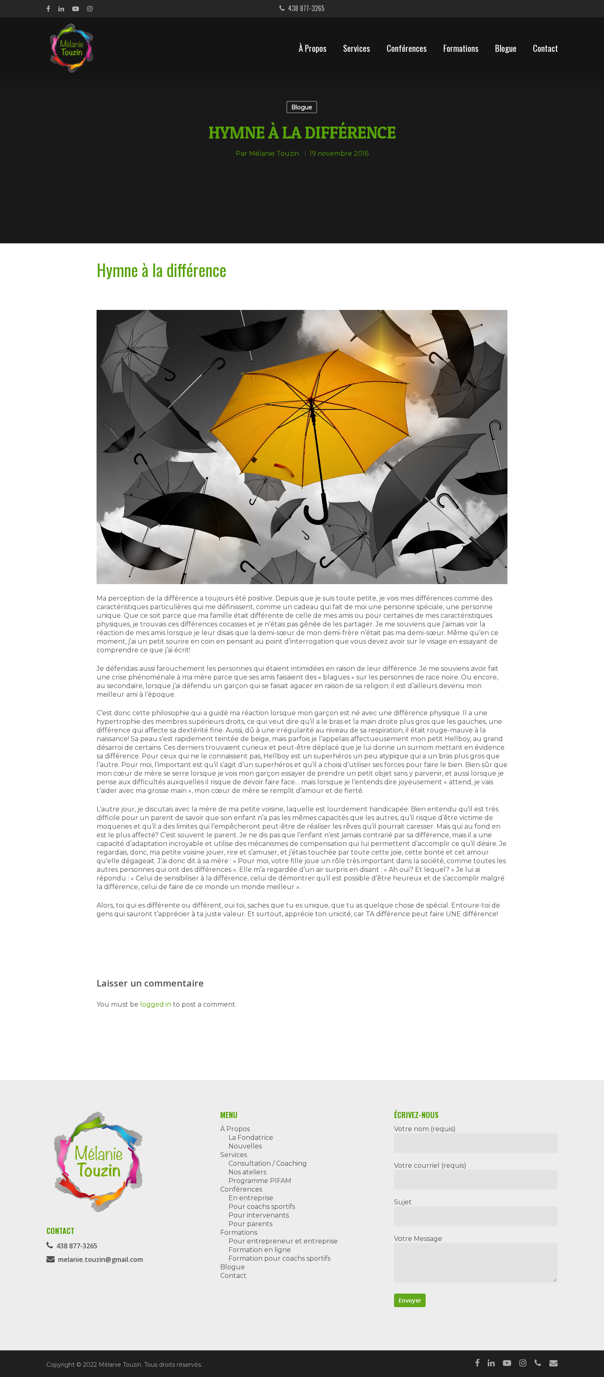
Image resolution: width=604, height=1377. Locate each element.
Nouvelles (245, 1146)
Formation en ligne (259, 1250)
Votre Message (418, 1239)
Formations (461, 48)
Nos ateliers (247, 1172)
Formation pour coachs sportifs (279, 1258)
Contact (545, 48)
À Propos (313, 48)
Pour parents (250, 1224)
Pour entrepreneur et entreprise (283, 1241)
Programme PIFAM (259, 1181)
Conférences (407, 48)
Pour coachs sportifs (261, 1207)
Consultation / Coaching (267, 1163)
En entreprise (250, 1198)
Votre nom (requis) (425, 1129)
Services (356, 48)
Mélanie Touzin (274, 153)
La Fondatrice (250, 1137)
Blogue (505, 48)
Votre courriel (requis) (430, 1165)
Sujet (403, 1202)
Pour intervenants (258, 1215)
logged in (155, 1004)
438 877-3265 (305, 8)
